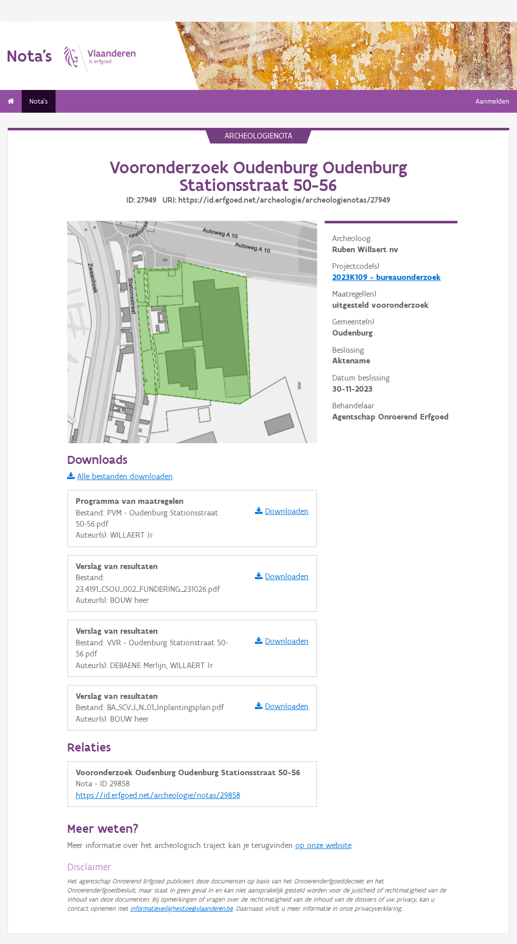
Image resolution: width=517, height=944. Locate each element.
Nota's (38, 101)
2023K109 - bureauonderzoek (386, 277)
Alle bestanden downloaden (125, 476)
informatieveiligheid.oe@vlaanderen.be (181, 908)
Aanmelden (492, 101)
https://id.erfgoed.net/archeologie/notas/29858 (158, 795)
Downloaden (286, 511)
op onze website (323, 845)
